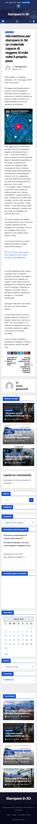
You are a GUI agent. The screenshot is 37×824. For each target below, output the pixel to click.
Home (8, 815)
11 (10, 636)
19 (14, 640)
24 (6, 644)
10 (6, 636)
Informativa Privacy (18, 819)
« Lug (6, 654)
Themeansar (18, 810)
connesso (16, 480)
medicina (8, 708)
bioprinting (20, 705)
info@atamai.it (9, 680)
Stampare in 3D (18, 14)
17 (6, 640)
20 (18, 640)
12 (14, 636)
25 (10, 644)
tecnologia (9, 32)
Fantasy (21, 419)
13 (18, 636)
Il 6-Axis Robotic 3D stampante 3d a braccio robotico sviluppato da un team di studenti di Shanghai (24, 365)
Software (27, 429)
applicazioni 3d (10, 454)
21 (23, 640)
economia (28, 705)
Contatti (14, 815)
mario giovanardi (20, 67)
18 (10, 640)
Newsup (30, 807)
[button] (30, 21)
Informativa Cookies (24, 815)
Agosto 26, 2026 (13, 716)
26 (14, 644)
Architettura (10, 775)
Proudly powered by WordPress (13, 807)
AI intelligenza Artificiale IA (13, 429)
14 (23, 636)
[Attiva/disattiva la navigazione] (17, 21)
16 (31, 636)
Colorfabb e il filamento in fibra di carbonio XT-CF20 (12, 361)
